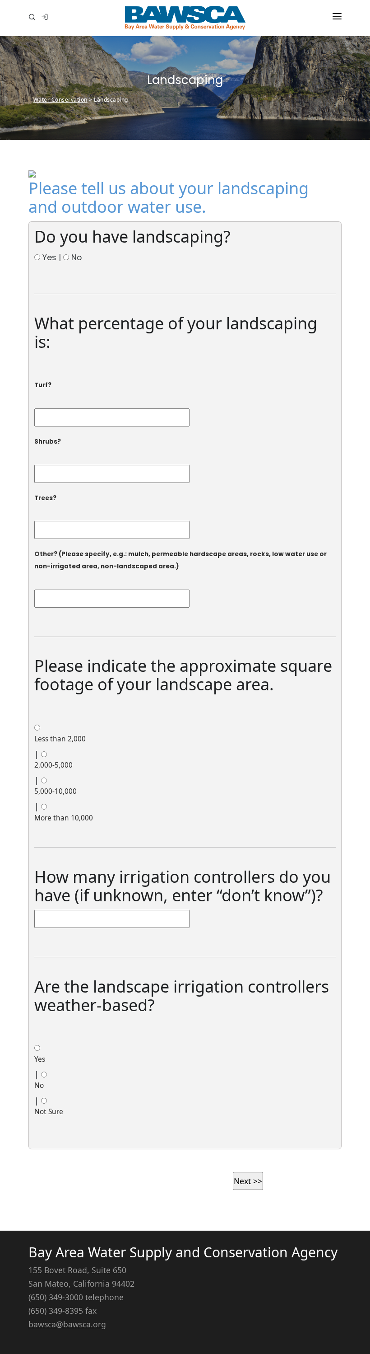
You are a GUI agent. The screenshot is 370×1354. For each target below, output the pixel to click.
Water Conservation (60, 99)
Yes (39, 1059)
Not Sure (48, 1111)
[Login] (44, 18)
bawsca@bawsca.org (67, 1324)
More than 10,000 (63, 818)
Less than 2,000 (60, 739)
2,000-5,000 (53, 765)
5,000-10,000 (55, 791)
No (39, 1085)
